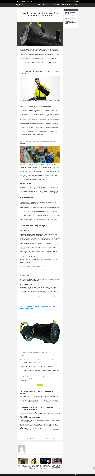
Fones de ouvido (41, 4)
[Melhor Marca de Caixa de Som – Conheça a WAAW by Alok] (34, 461)
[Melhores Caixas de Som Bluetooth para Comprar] (23, 461)
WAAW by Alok (23, 355)
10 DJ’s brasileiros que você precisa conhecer (70, 19)
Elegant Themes (23, 474)
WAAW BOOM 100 (29, 352)
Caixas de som (48, 4)
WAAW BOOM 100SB (27, 359)
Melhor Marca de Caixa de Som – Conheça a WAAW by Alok (34, 466)
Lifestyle (76, 4)
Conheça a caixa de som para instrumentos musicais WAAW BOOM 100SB (39, 307)
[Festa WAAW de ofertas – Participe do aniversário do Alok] (45, 461)
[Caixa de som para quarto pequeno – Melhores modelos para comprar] (57, 461)
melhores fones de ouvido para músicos (45, 63)
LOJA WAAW (18, 1)
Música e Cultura (56, 4)
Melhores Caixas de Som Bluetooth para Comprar (22, 466)
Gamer (66, 4)
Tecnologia (71, 4)
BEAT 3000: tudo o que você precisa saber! (70, 13)
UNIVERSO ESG (29, 1)
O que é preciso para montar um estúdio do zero (71, 26)
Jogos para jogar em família (70, 15)
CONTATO (23, 1)
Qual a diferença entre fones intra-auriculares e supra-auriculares (70, 22)
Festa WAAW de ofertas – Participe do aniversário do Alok (45, 466)
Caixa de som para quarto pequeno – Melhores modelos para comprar (56, 466)
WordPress (34, 474)
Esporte (62, 4)
